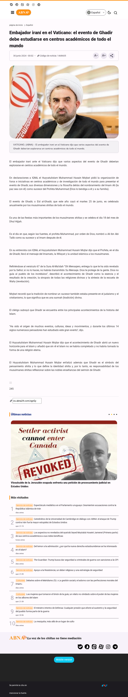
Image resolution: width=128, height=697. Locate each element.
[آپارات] (101, 647)
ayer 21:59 (20, 602)
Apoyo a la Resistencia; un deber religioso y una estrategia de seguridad (59, 570)
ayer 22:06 (20, 615)
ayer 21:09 (20, 574)
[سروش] (87, 647)
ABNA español (51, 12)
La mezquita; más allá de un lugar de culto (45, 621)
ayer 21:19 (20, 526)
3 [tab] (114, 414)
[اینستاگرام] (108, 647)
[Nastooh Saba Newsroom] (106, 685)
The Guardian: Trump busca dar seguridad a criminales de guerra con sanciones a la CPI (67, 560)
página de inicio (16, 25)
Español (95, 12)
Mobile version (64, 659)
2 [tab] (111, 414)
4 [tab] (116, 414)
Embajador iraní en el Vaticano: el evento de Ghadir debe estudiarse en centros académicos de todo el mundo (61, 39)
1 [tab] (109, 414)
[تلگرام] (115, 647)
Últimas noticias (21, 414)
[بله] (80, 647)
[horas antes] (64, 450)
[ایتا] (94, 647)
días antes (20, 513)
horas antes (20, 540)
